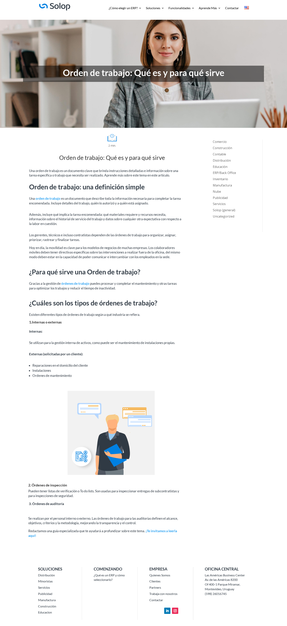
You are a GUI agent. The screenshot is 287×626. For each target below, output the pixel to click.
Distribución (222, 160)
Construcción (222, 148)
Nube (217, 191)
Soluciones (153, 8)
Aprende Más (208, 8)
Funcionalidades (179, 8)
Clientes (154, 581)
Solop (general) (224, 210)
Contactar (232, 8)
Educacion (45, 612)
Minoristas (45, 581)
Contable (219, 154)
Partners (155, 587)
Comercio (220, 142)
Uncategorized (223, 216)
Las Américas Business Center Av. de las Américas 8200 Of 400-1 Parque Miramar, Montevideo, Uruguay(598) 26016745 (225, 584)
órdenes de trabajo (75, 283)
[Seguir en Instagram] (175, 611)
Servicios (219, 204)
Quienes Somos (159, 575)
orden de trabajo (48, 198)
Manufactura (222, 185)
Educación (220, 167)
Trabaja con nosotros (163, 594)
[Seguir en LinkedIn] (167, 611)
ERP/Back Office (224, 173)
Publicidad (220, 198)
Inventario (220, 179)
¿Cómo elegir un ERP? (123, 8)
